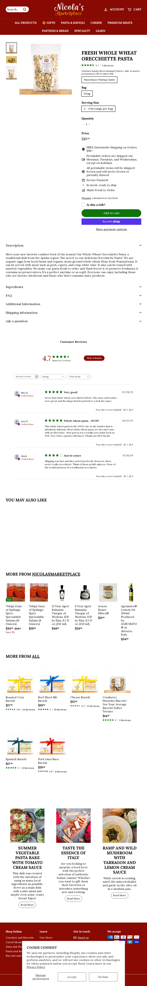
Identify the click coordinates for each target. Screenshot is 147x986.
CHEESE (96, 22)
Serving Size (90, 102)
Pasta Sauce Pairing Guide (99, 79)
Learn (100, 31)
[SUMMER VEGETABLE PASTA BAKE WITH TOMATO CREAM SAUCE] (27, 825)
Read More (27, 904)
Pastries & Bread (55, 31)
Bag (84, 87)
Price (85, 133)
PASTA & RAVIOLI (73, 22)
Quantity (88, 118)
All (36, 656)
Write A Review (94, 358)
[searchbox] (24, 376)
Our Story (46, 937)
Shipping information (21, 313)
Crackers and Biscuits (20, 937)
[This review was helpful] (125, 444)
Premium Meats (120, 22)
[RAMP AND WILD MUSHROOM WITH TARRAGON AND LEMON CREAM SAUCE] (119, 825)
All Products (26, 22)
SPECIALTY (82, 31)
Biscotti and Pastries (19, 955)
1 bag (87, 93)
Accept (72, 977)
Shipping (86, 198)
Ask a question (17, 321)
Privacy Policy (36, 967)
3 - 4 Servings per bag (98, 108)
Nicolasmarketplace (56, 574)
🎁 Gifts (48, 22)
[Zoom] (45, 68)
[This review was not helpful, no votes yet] (130, 409)
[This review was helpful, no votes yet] (125, 409)
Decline (103, 977)
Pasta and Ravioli (16, 951)
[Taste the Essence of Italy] (73, 825)
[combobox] (53, 376)
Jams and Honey (16, 946)
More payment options (111, 229)
